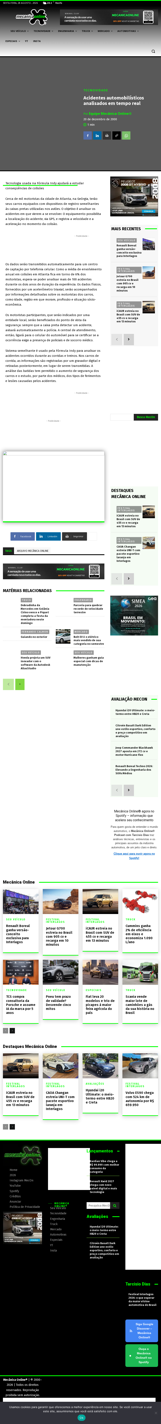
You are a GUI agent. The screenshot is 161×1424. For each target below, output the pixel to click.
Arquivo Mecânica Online (32, 550)
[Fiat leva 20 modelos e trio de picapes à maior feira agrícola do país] (100, 972)
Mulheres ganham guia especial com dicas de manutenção (89, 661)
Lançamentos (100, 1150)
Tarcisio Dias (137, 1284)
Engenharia (83, 600)
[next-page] (20, 684)
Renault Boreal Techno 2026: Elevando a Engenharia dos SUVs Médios (134, 770)
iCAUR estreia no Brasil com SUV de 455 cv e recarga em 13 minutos (100, 934)
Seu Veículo (31, 652)
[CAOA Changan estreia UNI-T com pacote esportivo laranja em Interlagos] (149, 543)
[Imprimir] (107, 135)
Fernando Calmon (35, 631)
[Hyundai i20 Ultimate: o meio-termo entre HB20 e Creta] (100, 1065)
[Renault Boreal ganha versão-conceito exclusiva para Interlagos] (149, 244)
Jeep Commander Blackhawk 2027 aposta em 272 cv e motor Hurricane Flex (134, 751)
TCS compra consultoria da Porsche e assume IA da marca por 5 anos (20, 1005)
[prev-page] (8, 684)
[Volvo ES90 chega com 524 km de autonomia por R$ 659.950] (140, 1065)
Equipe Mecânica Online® (110, 113)
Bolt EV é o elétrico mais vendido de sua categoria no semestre (89, 640)
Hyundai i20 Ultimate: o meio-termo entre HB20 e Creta (100, 1096)
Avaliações (95, 1084)
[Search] (114, 1205)
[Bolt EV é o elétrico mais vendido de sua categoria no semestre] (63, 636)
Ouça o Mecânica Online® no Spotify (140, 1355)
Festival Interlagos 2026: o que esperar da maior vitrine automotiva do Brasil (142, 1299)
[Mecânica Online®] (31, 17)
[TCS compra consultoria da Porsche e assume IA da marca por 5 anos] (21, 972)
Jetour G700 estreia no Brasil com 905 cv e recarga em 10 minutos (127, 283)
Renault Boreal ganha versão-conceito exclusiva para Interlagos (18, 934)
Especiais (94, 990)
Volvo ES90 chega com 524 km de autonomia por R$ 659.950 (140, 1099)
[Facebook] (87, 135)
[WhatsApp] (126, 135)
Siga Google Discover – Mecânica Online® (144, 1330)
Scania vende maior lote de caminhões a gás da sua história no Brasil (140, 1005)
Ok (81, 1417)
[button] (153, 51)
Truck (26, 600)
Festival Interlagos (126, 270)
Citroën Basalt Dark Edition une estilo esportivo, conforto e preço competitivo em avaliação (104, 1250)
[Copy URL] (116, 135)
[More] (92, 536)
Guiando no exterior (34, 636)
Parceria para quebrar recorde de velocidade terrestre (88, 609)
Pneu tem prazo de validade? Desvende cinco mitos (58, 1003)
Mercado (81, 631)
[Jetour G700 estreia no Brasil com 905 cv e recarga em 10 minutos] (149, 272)
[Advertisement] (81, 247)
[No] (156, 1413)
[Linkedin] (97, 135)
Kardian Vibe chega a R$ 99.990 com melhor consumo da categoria (104, 1166)
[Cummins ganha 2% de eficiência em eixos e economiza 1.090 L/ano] (140, 901)
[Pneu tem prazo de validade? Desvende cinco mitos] (60, 972)
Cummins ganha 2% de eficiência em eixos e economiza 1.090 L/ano (139, 934)
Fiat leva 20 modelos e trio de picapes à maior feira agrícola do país (100, 1005)
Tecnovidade (95, 90)
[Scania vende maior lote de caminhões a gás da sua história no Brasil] (140, 972)
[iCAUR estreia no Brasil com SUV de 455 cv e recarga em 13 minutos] (149, 307)
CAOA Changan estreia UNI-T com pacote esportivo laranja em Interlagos (128, 553)
